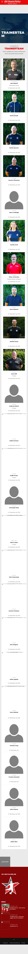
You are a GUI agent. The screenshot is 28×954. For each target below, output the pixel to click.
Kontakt (23, 942)
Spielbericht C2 (14, 926)
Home (3, 29)
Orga (8, 29)
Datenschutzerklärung (15, 942)
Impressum (5, 942)
